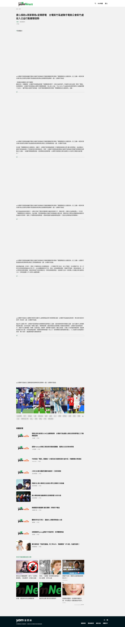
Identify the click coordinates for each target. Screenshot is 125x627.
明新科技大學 (24, 419)
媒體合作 (105, 623)
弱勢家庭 (40, 416)
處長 (51, 416)
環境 (74, 416)
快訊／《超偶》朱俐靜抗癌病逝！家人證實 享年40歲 (49, 577)
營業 (46, 416)
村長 (45, 419)
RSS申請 (100, 3)
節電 (60, 416)
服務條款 (83, 623)
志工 (55, 416)
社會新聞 (19, 416)
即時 (20, 9)
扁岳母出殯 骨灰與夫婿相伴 (47, 598)
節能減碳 (50, 419)
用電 (79, 416)
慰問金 (64, 416)
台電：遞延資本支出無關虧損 (25, 598)
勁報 (17, 21)
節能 (40, 419)
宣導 (70, 416)
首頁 (17, 9)
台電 (35, 416)
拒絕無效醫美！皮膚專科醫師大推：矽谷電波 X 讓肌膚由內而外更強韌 (72, 599)
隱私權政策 (91, 623)
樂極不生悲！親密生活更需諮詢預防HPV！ (72, 577)
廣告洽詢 (98, 623)
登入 (106, 3)
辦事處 (30, 416)
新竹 (25, 416)
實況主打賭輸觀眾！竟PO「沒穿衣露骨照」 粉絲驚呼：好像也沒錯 (26, 577)
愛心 (31, 419)
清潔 (36, 419)
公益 (18, 419)
